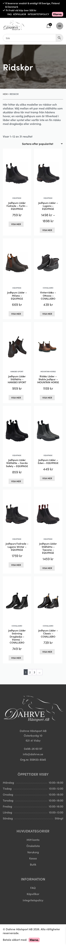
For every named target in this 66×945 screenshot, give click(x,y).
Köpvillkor (33, 894)
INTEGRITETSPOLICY (38, 14)
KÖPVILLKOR (19, 14)
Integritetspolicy (33, 900)
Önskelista (33, 846)
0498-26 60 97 (33, 748)
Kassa (33, 858)
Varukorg (33, 852)
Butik (33, 864)
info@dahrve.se (33, 754)
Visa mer (16, 224)
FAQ (9, 14)
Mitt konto (33, 840)
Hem (5, 93)
